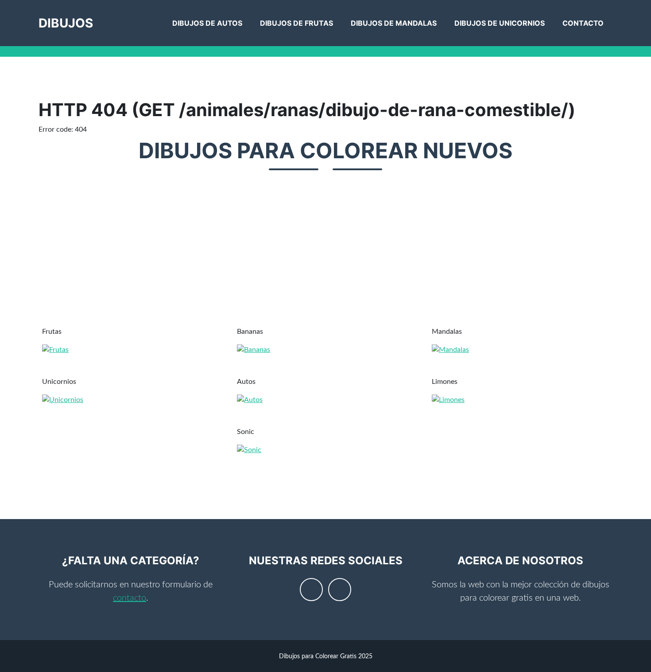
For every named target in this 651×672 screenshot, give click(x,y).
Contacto (583, 23)
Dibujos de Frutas (296, 23)
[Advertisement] (304, 253)
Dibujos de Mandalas (394, 23)
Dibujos (66, 23)
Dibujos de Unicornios (499, 23)
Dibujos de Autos (207, 23)
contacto (129, 598)
